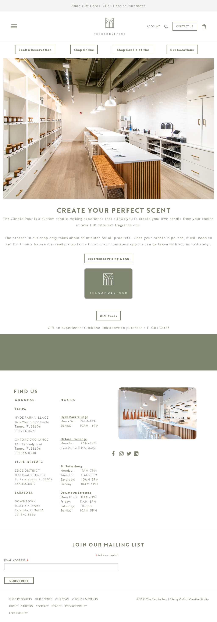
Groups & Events (85, 599)
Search (56, 606)
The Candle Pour (157, 599)
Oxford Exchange (74, 439)
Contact (42, 606)
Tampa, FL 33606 (28, 426)
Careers (27, 606)
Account (153, 26)
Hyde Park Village (74, 417)
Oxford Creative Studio (194, 599)
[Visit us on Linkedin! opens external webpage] (136, 454)
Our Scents (43, 599)
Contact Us (184, 26)
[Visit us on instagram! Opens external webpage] (122, 454)
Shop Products (20, 599)
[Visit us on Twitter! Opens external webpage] (129, 454)
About (13, 606)
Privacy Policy (76, 606)
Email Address (16, 560)
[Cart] (203, 26)
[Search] (166, 26)
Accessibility (18, 613)
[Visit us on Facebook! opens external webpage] (113, 454)
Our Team (62, 599)
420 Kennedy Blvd (28, 444)
